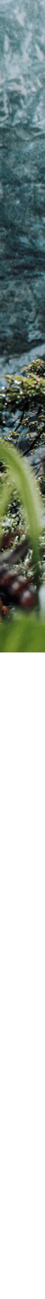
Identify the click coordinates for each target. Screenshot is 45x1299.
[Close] (41, 3)
